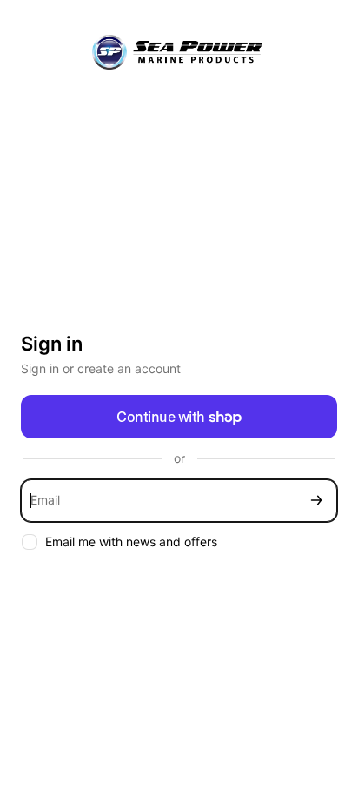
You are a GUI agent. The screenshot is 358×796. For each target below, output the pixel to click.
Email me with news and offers (131, 541)
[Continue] (316, 500)
